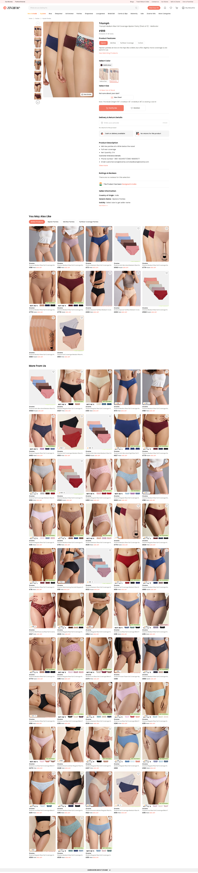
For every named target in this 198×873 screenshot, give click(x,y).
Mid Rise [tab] (113, 43)
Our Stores (164, 1)
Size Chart (118, 97)
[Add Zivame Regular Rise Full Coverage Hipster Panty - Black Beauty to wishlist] (53, 818)
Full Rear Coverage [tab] (127, 43)
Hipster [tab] (103, 43)
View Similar (87, 94)
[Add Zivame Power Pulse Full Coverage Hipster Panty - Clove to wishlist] (138, 639)
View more (103, 165)
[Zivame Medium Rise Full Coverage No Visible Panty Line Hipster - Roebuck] (42, 244)
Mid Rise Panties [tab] (68, 222)
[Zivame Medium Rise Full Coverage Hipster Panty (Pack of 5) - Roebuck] (42, 333)
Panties (37, 18)
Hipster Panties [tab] (53, 222)
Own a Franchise (188, 1)
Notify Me (113, 108)
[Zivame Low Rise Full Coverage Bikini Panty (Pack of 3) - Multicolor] (127, 610)
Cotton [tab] (140, 43)
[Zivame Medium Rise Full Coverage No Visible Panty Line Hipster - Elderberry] (70, 244)
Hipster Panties (46, 18)
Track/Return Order (142, 1)
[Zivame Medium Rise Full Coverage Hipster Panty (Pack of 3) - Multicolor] (99, 521)
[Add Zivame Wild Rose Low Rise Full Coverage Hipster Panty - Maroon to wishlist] (53, 595)
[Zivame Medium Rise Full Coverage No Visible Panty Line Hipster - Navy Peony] (99, 244)
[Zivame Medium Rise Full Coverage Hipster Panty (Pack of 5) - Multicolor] (155, 288)
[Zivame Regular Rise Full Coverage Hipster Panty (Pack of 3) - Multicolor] (99, 387)
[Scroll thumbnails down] (38, 102)
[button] (136, 8)
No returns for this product (151, 133)
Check (165, 123)
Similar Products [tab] (37, 222)
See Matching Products (108, 53)
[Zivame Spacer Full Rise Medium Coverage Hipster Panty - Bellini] (127, 288)
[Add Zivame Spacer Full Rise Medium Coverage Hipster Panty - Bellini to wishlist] (138, 273)
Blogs (132, 1)
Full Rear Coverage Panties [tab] (88, 222)
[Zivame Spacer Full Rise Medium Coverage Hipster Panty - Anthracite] (99, 288)
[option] (37, 31)
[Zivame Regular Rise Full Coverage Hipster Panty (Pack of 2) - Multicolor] (70, 387)
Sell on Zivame (175, 1)
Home (30, 18)
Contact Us (155, 1)
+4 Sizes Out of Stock (107, 90)
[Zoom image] (68, 59)
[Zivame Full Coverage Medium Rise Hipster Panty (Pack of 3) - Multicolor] (70, 333)
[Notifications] (165, 8)
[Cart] (177, 8)
